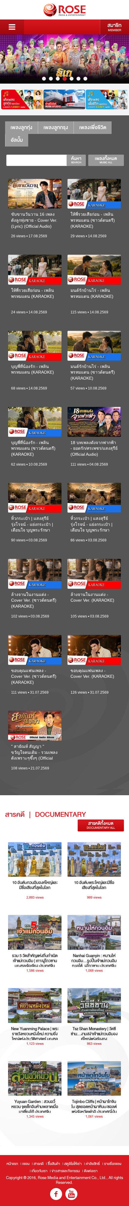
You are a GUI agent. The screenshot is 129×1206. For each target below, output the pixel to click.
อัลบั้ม (17, 140)
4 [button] (65, 79)
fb (56, 1194)
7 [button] (85, 79)
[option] (64, 59)
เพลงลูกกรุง (56, 127)
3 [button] (58, 79)
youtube (71, 1194)
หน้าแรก (12, 1163)
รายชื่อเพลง (112, 1163)
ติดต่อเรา (91, 1171)
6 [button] (78, 79)
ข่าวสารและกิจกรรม (66, 1171)
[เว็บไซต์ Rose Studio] (64, 99)
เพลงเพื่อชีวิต (92, 127)
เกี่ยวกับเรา (39, 1171)
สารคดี (39, 1163)
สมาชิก (114, 27)
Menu (12, 26)
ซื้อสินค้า (54, 1163)
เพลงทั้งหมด (106, 160)
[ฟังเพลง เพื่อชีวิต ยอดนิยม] (107, 99)
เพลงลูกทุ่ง (21, 127)
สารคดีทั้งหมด (101, 825)
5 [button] (72, 79)
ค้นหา (76, 160)
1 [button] (44, 79)
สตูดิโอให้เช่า (73, 1163)
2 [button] (51, 79)
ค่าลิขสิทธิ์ (93, 1163)
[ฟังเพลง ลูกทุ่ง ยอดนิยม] (22, 99)
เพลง (25, 1163)
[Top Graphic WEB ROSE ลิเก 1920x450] (64, 59)
